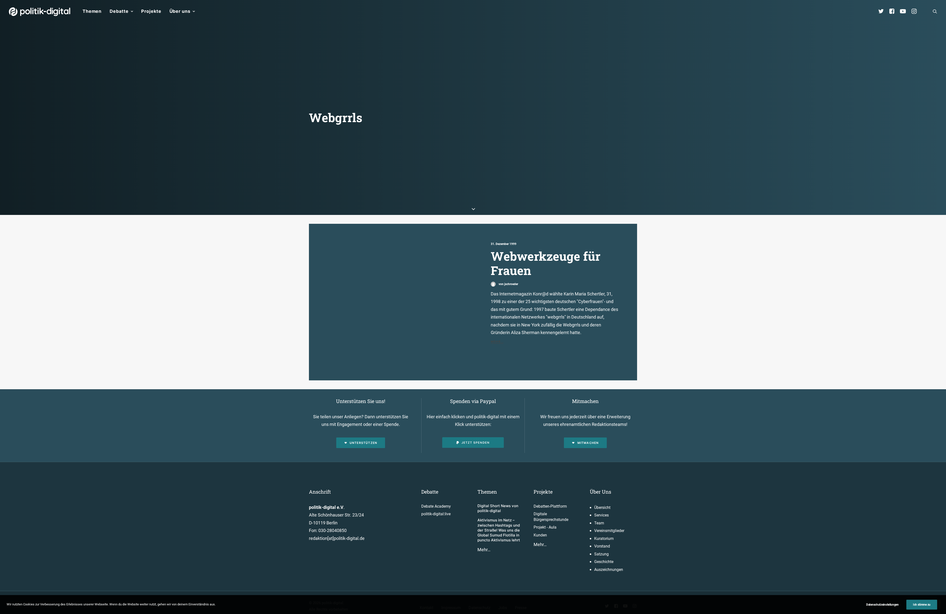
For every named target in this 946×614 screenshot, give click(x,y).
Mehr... (497, 341)
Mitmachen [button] (588, 443)
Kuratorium (604, 538)
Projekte (151, 11)
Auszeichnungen (608, 569)
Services (601, 515)
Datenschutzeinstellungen (882, 604)
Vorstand (602, 546)
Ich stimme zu (921, 604)
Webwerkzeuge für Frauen (545, 263)
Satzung (601, 554)
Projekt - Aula (545, 527)
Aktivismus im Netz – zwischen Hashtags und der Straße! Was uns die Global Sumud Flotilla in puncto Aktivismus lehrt (498, 530)
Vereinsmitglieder (609, 530)
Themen (92, 11)
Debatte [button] (119, 11)
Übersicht (602, 507)
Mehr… (483, 549)
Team (599, 523)
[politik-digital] (39, 11)
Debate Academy (436, 506)
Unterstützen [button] (363, 443)
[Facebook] (894, 11)
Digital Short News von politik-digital (497, 508)
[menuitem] (92, 11)
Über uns (179, 11)
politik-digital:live (436, 514)
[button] (935, 11)
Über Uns (600, 491)
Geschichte (603, 561)
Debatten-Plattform (550, 506)
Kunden (540, 535)
